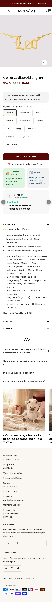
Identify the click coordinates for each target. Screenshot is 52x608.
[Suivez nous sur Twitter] (6, 568)
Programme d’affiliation (9, 466)
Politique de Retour (12, 478)
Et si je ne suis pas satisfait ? (18, 372)
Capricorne (11, 144)
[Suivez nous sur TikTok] (18, 568)
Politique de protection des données (10, 513)
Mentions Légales (11, 504)
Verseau (10, 112)
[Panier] (47, 11)
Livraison (7, 322)
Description (9, 224)
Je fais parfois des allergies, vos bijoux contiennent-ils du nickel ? (23, 351)
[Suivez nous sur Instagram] (12, 568)
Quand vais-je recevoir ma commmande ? (25, 363)
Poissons (24, 112)
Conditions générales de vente (13, 498)
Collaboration (10, 491)
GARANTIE (7, 329)
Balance (32, 128)
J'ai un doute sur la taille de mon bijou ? (24, 381)
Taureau (10, 120)
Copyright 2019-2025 (26, 578)
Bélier (37, 112)
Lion (7, 128)
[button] (3, 202)
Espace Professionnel (10, 485)
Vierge (19, 128)
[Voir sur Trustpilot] (9, 196)
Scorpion (10, 136)
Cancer (39, 120)
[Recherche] (9, 11)
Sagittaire (25, 136)
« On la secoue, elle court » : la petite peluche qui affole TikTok (23, 438)
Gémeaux (25, 120)
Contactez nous (11, 459)
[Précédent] (4, 71)
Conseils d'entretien (13, 472)
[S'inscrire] (43, 543)
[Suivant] (48, 71)
